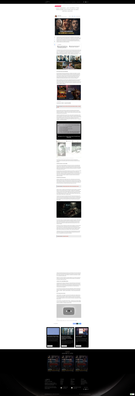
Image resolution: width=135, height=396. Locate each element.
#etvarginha (61, 320)
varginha (76, 320)
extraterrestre (68, 320)
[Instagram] (84, 2)
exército (65, 320)
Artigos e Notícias (67, 2)
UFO (74, 320)
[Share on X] (72, 16)
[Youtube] (86, 2)
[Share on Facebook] (71, 16)
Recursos (78, 2)
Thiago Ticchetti (59, 15)
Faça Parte (73, 2)
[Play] (69, 311)
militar (71, 320)
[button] (61, 2)
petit (72, 320)
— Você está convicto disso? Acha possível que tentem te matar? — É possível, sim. (74, 46)
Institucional (61, 2)
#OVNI (63, 320)
